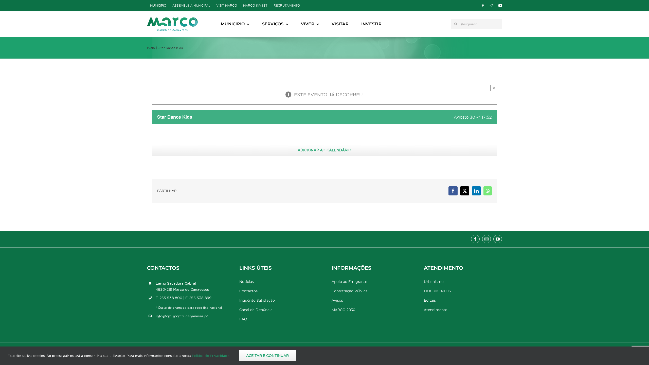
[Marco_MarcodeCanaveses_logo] (172, 19)
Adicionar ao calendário (324, 150)
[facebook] (483, 5)
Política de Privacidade (210, 355)
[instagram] (491, 5)
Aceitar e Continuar (267, 356)
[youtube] (500, 5)
